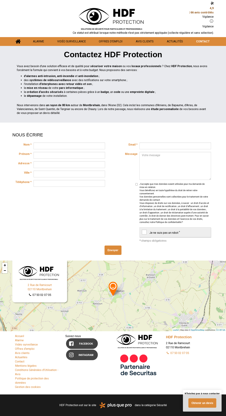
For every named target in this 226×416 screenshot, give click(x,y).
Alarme (38, 41)
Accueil (18, 41)
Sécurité (162, 405)
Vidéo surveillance (71, 41)
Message (131, 154)
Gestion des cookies (28, 387)
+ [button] (5, 265)
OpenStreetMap (197, 329)
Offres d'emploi (111, 41)
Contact (203, 41)
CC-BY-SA (220, 329)
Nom (27, 144)
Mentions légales (26, 365)
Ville (28, 172)
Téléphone (23, 182)
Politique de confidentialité (169, 222)
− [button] (5, 270)
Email (133, 144)
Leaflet (176, 329)
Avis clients (145, 41)
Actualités (175, 41)
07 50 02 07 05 (41, 295)
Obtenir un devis (202, 403)
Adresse (25, 163)
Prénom (25, 154)
